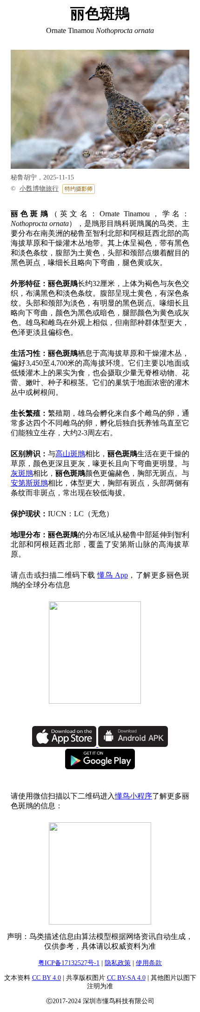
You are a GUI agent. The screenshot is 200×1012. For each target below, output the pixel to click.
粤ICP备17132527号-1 (69, 962)
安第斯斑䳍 (29, 483)
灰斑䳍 (22, 473)
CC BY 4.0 (46, 977)
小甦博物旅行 (39, 188)
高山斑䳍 (70, 454)
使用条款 (149, 962)
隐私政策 (118, 962)
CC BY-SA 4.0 (126, 977)
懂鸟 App (112, 575)
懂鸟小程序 (133, 796)
